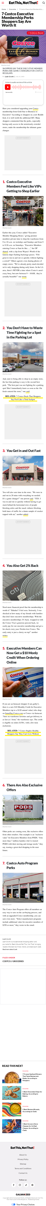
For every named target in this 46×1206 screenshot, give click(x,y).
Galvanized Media (19, 1198)
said (27, 391)
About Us (23, 1155)
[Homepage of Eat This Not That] (22, 1148)
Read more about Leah (10, 949)
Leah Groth (9, 76)
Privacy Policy (23, 1159)
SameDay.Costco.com (14, 713)
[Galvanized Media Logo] (23, 1194)
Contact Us (23, 1173)
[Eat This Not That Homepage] (23, 3)
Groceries (12, 9)
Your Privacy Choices (25, 1204)
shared (5, 251)
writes (5, 635)
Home (4, 9)
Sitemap (23, 1164)
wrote (24, 276)
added (25, 514)
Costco (35, 108)
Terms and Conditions (23, 1168)
